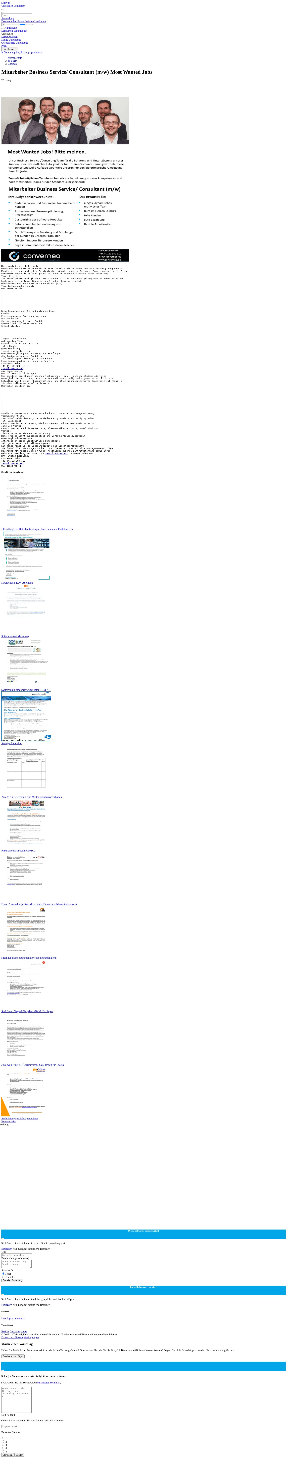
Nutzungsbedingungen (27, 1337)
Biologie (12, 60)
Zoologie (12, 63)
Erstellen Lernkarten (35, 21)
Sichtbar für (7, 1270)
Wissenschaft (15, 57)
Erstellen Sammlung (12, 1280)
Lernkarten (19, 5)
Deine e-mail (8, 1414)
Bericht (5, 1331)
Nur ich (9, 1277)
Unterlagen (7, 5)
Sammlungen (20, 30)
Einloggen (7, 1248)
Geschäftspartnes (18, 1331)
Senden (19, 1455)
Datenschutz (8, 1337)
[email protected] (12, 368)
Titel (3, 1251)
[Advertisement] (101, 89)
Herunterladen (8, 1121)
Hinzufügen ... (9, 49)
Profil (4, 45)
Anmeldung (7, 18)
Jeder (8, 1273)
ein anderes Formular (48, 1382)
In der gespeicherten (31, 52)
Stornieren (7, 1455)
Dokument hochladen (13, 21)
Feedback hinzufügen (13, 1356)
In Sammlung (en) (11, 52)
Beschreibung (15, 1258)
